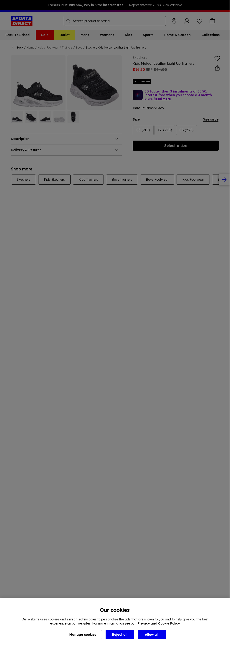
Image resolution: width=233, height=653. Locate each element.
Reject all (119, 634)
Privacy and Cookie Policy (159, 623)
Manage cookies (82, 634)
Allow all (152, 634)
